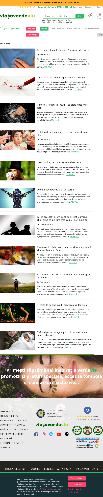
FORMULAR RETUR (9, 415)
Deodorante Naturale (56, 20)
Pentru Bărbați (73, 28)
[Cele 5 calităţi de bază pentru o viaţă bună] (17, 170)
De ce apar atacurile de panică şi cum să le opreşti (63, 50)
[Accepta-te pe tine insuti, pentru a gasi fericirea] (17, 313)
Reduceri (31, 28)
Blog (100, 34)
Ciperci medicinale (91, 28)
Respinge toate (76, 484)
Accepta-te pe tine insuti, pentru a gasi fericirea (62, 304)
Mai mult (48, 66)
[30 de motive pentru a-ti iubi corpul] (17, 198)
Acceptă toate (76, 478)
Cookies (35, 468)
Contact (100, 7)
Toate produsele (13, 28)
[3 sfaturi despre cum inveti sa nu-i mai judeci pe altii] (17, 140)
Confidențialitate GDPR (58, 468)
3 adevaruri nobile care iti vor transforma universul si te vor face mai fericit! (64, 249)
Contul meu (77, 7)
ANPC (95, 468)
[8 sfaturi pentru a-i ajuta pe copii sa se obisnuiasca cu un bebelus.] (17, 340)
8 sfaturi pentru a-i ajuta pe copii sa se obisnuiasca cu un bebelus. (64, 334)
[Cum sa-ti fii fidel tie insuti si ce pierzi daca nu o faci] (17, 113)
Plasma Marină (65, 22)
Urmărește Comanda (12, 424)
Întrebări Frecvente (12, 442)
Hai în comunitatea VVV (14, 429)
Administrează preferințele (74, 490)
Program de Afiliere (12, 433)
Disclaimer (82, 468)
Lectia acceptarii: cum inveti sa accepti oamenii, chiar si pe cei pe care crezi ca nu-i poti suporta (62, 218)
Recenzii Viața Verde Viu (14, 420)
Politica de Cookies (48, 489)
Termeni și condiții (16, 468)
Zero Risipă (32, 34)
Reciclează (6, 438)
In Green (69, 20)
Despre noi (89, 7)
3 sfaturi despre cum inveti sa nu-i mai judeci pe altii (62, 133)
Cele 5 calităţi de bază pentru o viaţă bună (59, 162)
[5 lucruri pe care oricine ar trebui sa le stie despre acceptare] (17, 283)
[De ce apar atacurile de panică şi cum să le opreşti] (17, 58)
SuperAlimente (48, 22)
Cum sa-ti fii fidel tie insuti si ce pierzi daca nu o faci (62, 106)
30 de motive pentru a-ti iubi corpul (55, 189)
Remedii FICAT (58, 28)
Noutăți (44, 28)
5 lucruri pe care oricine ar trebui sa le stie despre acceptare (63, 276)
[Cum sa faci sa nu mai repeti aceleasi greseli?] (17, 86)
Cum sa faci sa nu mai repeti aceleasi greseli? (61, 77)
